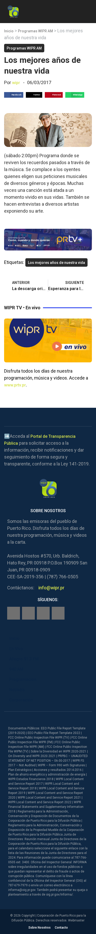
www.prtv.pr (15, 385)
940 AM (16, 669)
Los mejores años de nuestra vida (56, 263)
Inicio (9, 31)
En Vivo (16, 648)
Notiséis (17, 689)
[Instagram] (28, 613)
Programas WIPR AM (35, 31)
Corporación (21, 700)
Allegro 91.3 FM (24, 659)
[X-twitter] (43, 613)
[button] (87, 10)
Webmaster (76, 920)
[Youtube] (58, 613)
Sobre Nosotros (39, 927)
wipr (16, 82)
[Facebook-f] (13, 613)
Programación (22, 679)
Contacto (61, 927)
